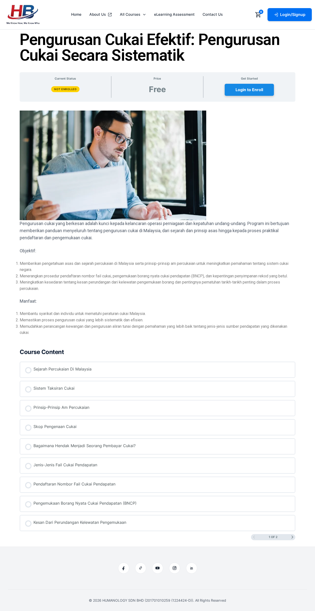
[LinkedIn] (191, 568)
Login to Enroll (249, 89)
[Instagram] (174, 568)
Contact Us (213, 14)
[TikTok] (140, 568)
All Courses (130, 14)
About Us (97, 14)
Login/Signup (292, 14)
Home (76, 14)
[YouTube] (157, 568)
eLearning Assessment (174, 14)
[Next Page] (292, 537)
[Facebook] (123, 568)
